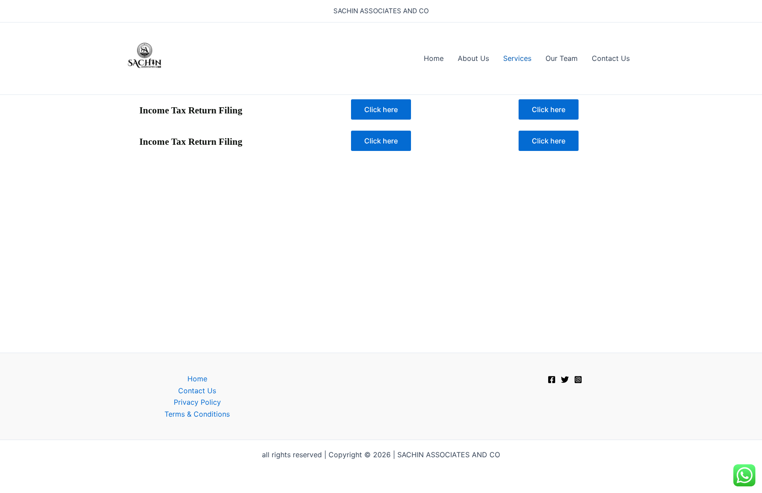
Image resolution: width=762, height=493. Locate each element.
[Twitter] (565, 380)
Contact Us (611, 58)
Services (517, 58)
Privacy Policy (197, 402)
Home (434, 58)
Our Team (561, 58)
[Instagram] (578, 380)
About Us (473, 58)
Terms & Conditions (197, 414)
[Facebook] (552, 380)
